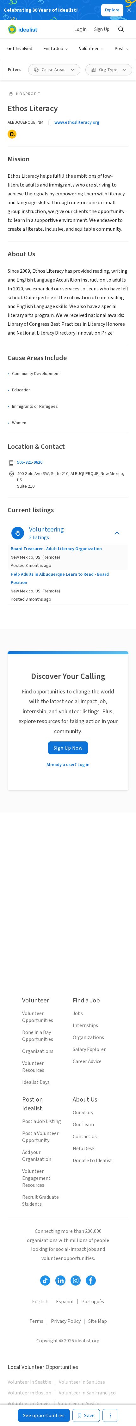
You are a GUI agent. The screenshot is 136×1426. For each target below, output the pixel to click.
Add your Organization (36, 1156)
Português (92, 1301)
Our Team (83, 1124)
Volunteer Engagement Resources (36, 1178)
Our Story (83, 1112)
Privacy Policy (66, 1321)
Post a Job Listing (41, 1121)
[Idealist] (22, 29)
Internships (85, 1025)
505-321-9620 (29, 462)
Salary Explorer (89, 1049)
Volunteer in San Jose (82, 1382)
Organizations (37, 1051)
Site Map (97, 1321)
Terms (36, 1321)
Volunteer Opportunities (37, 1017)
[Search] (120, 29)
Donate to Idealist (92, 1160)
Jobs (78, 1013)
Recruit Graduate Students (40, 1201)
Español (65, 1301)
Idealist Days (36, 1082)
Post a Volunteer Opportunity (40, 1137)
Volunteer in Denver (29, 1403)
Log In (80, 29)
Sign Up (101, 29)
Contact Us (85, 1136)
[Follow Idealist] (45, 1280)
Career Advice (87, 1061)
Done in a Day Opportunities (37, 1036)
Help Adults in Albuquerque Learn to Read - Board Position (60, 578)
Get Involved (19, 48)
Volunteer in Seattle (29, 1382)
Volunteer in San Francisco (87, 1392)
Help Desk (84, 1148)
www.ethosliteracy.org (76, 122)
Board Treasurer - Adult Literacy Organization (56, 549)
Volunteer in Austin (78, 1403)
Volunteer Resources (33, 1067)
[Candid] (12, 134)
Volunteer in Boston (29, 1392)
